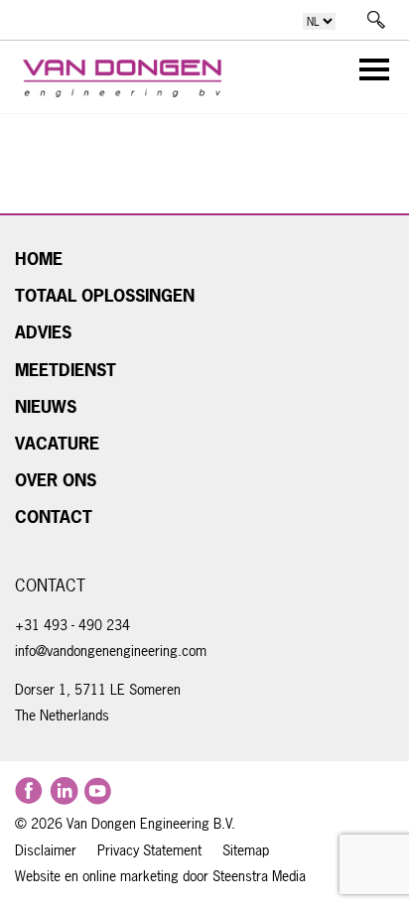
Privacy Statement (149, 850)
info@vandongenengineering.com (110, 651)
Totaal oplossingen (105, 296)
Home (39, 259)
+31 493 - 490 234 (72, 625)
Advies (43, 332)
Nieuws (45, 407)
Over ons (55, 480)
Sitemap (245, 850)
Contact (53, 517)
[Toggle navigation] (368, 73)
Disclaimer (45, 850)
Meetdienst (65, 370)
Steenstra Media (257, 876)
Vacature (57, 443)
